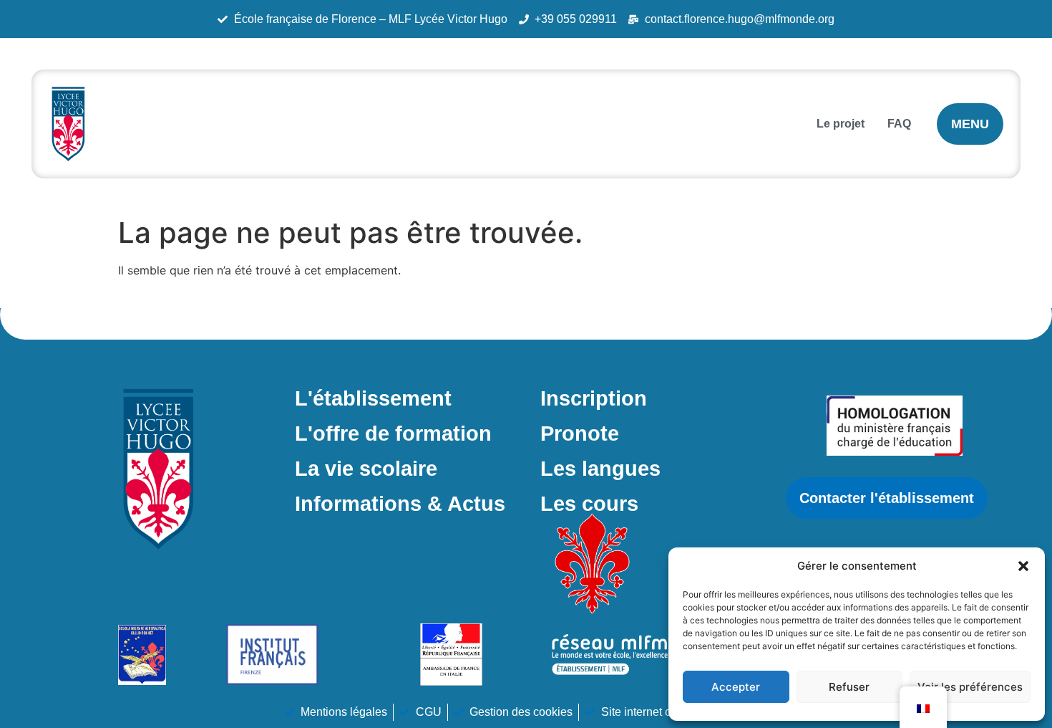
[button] (1023, 566)
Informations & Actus (400, 503)
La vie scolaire (366, 468)
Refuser (849, 687)
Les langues (600, 468)
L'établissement (373, 398)
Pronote (579, 433)
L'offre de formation (393, 433)
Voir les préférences (970, 687)
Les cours (589, 503)
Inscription (593, 398)
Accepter (735, 687)
